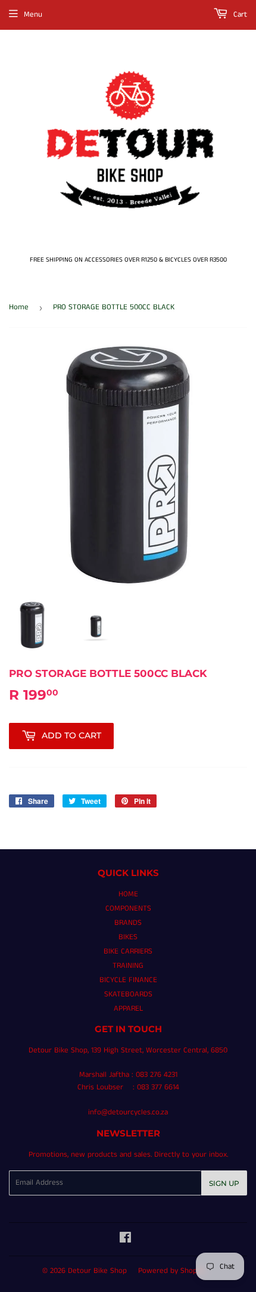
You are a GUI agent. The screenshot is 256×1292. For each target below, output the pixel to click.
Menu (33, 14)
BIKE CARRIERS (128, 951)
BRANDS (128, 922)
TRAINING (128, 965)
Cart (239, 14)
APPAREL (128, 1008)
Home (19, 307)
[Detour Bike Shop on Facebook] (125, 1240)
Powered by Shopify (171, 1271)
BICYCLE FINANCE (128, 980)
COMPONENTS (128, 908)
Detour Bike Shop (97, 1271)
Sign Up (224, 1183)
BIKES (128, 937)
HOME (128, 894)
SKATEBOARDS (128, 994)
